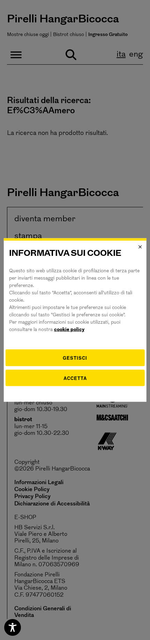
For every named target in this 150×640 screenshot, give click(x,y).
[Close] (140, 247)
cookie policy (69, 329)
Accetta (75, 377)
